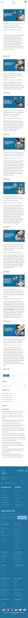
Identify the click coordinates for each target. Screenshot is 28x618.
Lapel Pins (16, 580)
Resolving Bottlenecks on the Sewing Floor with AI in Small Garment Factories (12, 75)
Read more (6, 56)
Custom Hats (4, 552)
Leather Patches (17, 558)
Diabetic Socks (17, 548)
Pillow (15, 569)
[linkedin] (26, 470)
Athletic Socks (17, 530)
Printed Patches (17, 559)
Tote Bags (16, 603)
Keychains (16, 586)
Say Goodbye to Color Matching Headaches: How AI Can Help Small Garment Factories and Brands (14, 154)
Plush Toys (16, 567)
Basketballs (3, 592)
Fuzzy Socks (16, 541)
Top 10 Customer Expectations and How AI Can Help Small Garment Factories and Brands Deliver (14, 340)
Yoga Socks (16, 544)
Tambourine (3, 594)
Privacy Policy (4, 495)
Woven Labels (4, 582)
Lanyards (3, 605)
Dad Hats (3, 559)
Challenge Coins (17, 584)
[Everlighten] (3, 473)
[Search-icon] (23, 2)
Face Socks (16, 537)
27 (21, 375)
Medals (15, 582)
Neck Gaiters (4, 539)
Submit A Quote (19, 490)
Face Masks (3, 541)
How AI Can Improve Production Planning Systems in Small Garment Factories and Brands (13, 25)
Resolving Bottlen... (7, 397)
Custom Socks (17, 524)
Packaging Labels (5, 578)
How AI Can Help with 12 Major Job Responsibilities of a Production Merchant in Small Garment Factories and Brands (13, 425)
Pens (2, 601)
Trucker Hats (3, 558)
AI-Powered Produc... (7, 393)
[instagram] (23, 470)
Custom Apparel (5, 524)
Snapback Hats (4, 556)
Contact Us (4, 492)
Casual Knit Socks (18, 526)
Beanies (2, 561)
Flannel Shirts (4, 528)
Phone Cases (17, 592)
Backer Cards (4, 584)
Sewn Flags (3, 595)
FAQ (16, 492)
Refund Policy (4, 499)
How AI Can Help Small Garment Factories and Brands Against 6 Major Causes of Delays (13, 198)
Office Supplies (5, 599)
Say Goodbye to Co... (7, 401)
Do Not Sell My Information (19, 505)
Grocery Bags (17, 601)
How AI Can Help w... (7, 399)
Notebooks (3, 603)
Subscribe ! (22, 517)
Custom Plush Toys (18, 565)
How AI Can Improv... (7, 395)
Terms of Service (5, 504)
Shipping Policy (5, 497)
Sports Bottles (4, 573)
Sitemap (17, 499)
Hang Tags (3, 586)
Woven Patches (17, 561)
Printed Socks (17, 528)
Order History (18, 497)
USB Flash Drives (17, 594)
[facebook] (17, 470)
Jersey (2, 526)
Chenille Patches (17, 556)
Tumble (2, 571)
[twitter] (20, 470)
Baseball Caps (4, 554)
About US (3, 490)
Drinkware (3, 565)
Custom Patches (18, 552)
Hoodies (3, 532)
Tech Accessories (18, 589)
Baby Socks (16, 546)
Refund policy (4, 506)
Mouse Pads (16, 595)
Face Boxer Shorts (5, 535)
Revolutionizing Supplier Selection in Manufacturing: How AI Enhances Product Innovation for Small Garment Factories (12, 456)
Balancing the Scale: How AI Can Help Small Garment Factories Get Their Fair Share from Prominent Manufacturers (13, 439)
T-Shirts (2, 530)
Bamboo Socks (17, 543)
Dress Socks (16, 535)
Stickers (3, 580)
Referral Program (19, 502)
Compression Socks (18, 539)
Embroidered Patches (18, 554)
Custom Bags (17, 599)
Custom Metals (18, 578)
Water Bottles (4, 569)
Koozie (2, 567)
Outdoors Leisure (5, 589)
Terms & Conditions (6, 502)
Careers (17, 495)
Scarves (2, 537)
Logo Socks (16, 532)
